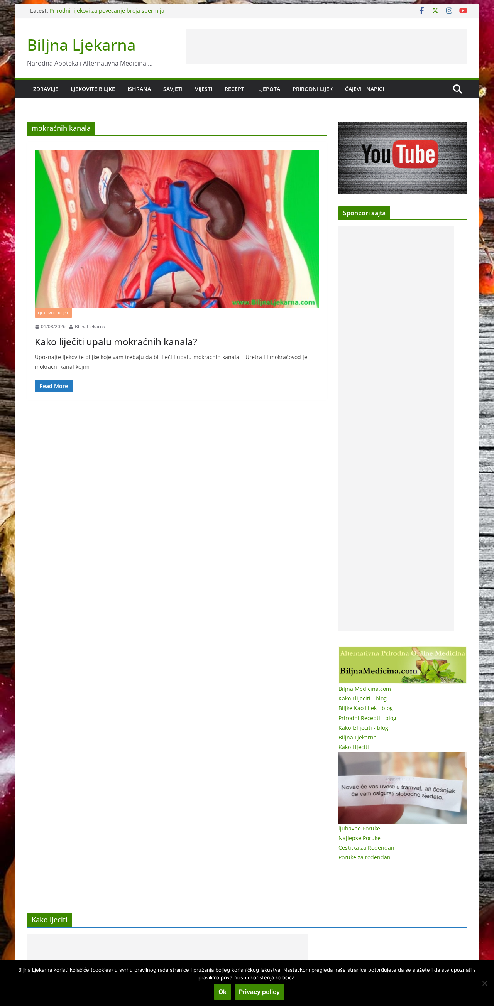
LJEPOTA (269, 89)
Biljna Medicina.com (364, 688)
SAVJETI (173, 89)
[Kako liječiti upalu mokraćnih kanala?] (177, 229)
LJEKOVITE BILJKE (93, 89)
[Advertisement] (326, 46)
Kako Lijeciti (353, 747)
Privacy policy (259, 992)
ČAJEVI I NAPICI (364, 89)
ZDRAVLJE (45, 89)
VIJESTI (203, 89)
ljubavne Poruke (359, 828)
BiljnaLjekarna (90, 326)
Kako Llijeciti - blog (362, 698)
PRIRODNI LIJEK (313, 89)
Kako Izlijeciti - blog (363, 727)
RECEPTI (235, 89)
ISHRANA (139, 89)
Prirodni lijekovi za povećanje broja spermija (107, 10)
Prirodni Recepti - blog (367, 718)
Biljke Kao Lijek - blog (365, 708)
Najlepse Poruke (359, 838)
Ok (222, 992)
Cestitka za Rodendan (366, 847)
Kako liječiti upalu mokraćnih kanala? (116, 341)
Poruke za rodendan (364, 857)
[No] (484, 983)
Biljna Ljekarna (81, 44)
